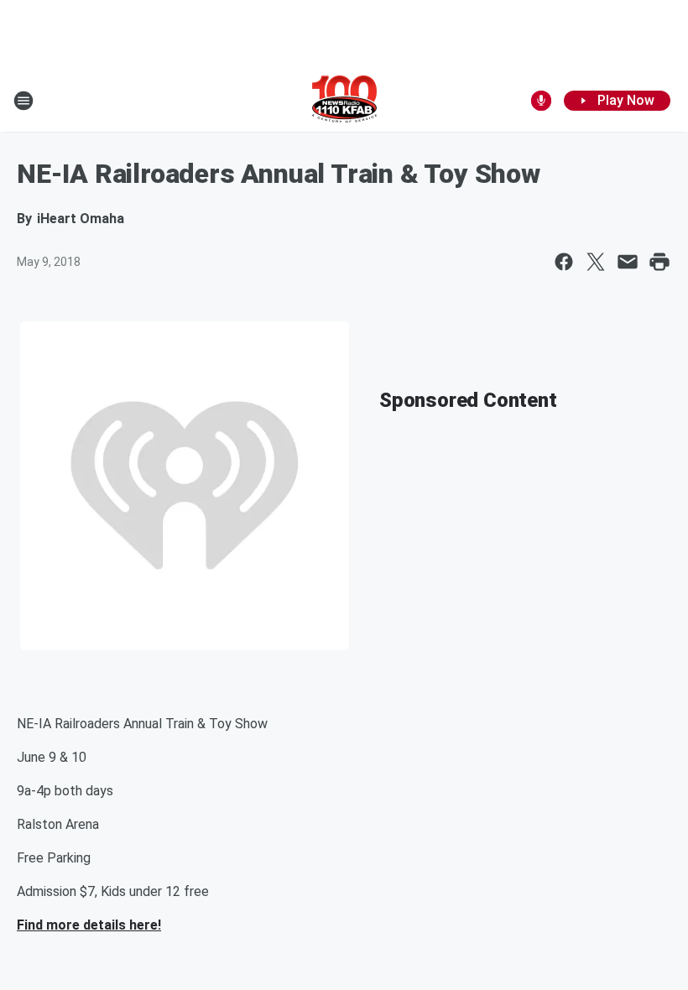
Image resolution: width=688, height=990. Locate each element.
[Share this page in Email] (627, 262)
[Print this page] (659, 262)
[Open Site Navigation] (23, 101)
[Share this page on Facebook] (564, 262)
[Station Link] (344, 101)
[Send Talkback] (541, 101)
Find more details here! (89, 925)
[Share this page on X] (595, 262)
